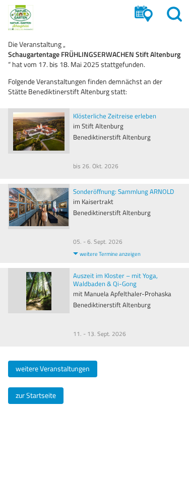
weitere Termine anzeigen (110, 253)
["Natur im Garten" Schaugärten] (20, 17)
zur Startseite (36, 395)
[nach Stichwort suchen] (174, 14)
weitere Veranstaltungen (53, 368)
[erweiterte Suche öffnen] (143, 14)
